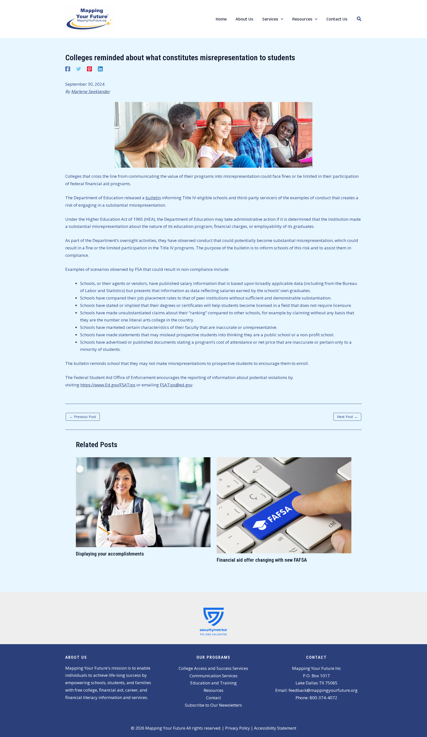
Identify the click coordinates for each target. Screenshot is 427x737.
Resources (213, 690)
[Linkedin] (100, 68)
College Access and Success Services (213, 668)
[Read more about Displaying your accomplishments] (143, 502)
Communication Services (213, 675)
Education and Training (213, 683)
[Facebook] (67, 68)
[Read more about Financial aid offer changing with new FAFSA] (284, 505)
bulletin (153, 197)
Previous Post (82, 416)
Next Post (347, 416)
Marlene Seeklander (90, 91)
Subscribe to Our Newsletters (213, 705)
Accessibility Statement (275, 728)
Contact (213, 697)
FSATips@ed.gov (176, 385)
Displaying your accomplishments (110, 554)
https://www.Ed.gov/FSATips (107, 385)
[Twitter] (78, 68)
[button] (280, 19)
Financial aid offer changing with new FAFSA (262, 560)
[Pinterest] (89, 68)
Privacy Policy (237, 728)
